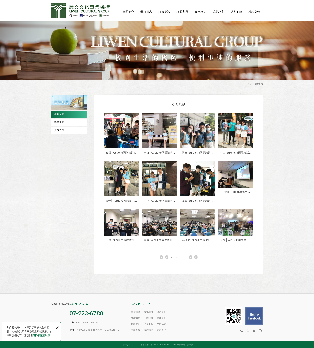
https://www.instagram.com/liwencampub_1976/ (260, 330)
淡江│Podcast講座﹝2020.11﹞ (235, 177)
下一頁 (190, 257)
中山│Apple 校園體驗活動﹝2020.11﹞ (235, 134)
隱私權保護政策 (41, 335)
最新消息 (146, 11)
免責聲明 (161, 330)
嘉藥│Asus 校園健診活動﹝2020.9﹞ (121, 134)
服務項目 (200, 11)
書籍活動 (59, 122)
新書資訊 (164, 11)
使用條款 (161, 323)
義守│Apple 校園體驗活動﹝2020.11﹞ (121, 182)
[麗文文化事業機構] (80, 10)
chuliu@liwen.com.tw (86, 322)
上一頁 (166, 257)
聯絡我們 (254, 11)
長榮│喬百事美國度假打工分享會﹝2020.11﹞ (235, 225)
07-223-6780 (86, 313)
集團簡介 (128, 11)
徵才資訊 (161, 318)
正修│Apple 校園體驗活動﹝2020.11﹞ (197, 134)
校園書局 (182, 11)
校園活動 (59, 114)
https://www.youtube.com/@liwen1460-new (247, 330)
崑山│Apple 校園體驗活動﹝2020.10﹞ (159, 134)
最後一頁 (196, 257)
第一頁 (161, 257)
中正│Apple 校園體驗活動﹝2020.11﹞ (159, 182)
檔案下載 (236, 11)
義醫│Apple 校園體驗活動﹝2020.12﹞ (197, 182)
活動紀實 (218, 11)
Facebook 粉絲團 (254, 316)
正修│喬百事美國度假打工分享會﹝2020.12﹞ (121, 225)
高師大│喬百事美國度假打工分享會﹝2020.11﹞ (197, 225)
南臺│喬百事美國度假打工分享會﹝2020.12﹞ (159, 225)
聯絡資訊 (161, 312)
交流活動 (59, 130)
